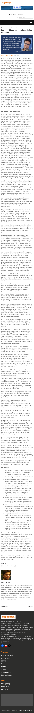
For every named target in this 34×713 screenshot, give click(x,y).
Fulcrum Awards (6, 675)
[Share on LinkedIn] (8, 566)
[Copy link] (16, 566)
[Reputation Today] (6, 3)
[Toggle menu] (31, 22)
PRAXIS (3, 661)
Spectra (3, 669)
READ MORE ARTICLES (5, 602)
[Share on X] (5, 566)
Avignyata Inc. (29, 710)
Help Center (5, 689)
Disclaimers (5, 686)
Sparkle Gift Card (6, 672)
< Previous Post (4, 607)
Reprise (3, 666)
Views (5, 27)
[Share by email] (13, 566)
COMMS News (5, 658)
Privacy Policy (5, 684)
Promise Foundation (7, 655)
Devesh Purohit (9, 55)
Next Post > (30, 607)
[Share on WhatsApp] (11, 566)
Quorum (3, 664)
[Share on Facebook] (2, 566)
